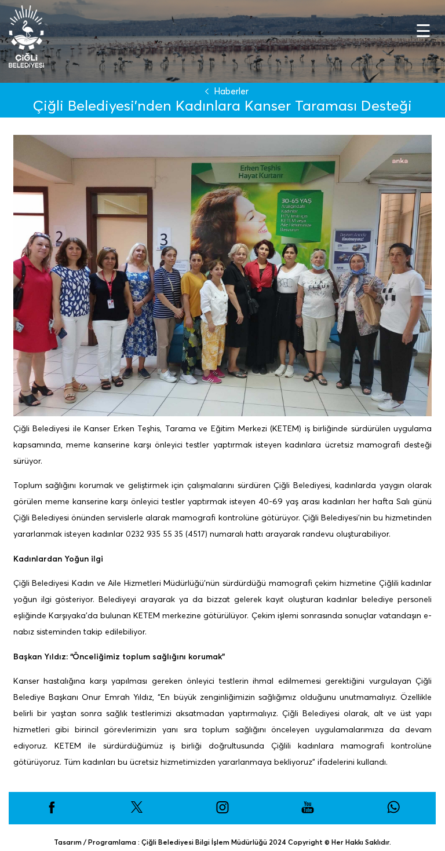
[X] (137, 811)
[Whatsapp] (393, 811)
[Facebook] (52, 811)
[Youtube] (308, 811)
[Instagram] (222, 811)
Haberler (231, 91)
